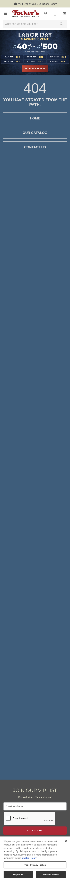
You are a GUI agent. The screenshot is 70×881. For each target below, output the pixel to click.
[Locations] (45, 14)
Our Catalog (35, 133)
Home (35, 118)
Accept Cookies (50, 874)
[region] (35, 858)
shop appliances (35, 68)
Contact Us (35, 147)
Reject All (18, 874)
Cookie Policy (29, 858)
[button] (5, 14)
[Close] (66, 841)
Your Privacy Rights (35, 865)
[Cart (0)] (64, 14)
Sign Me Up (35, 830)
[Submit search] (61, 24)
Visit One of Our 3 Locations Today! (37, 3)
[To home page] (25, 14)
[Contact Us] (55, 14)
